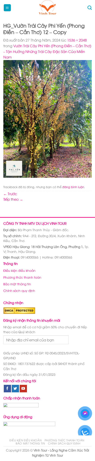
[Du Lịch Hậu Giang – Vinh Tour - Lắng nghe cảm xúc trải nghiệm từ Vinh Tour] (48, 7)
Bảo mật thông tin (17, 284)
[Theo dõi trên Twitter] (15, 388)
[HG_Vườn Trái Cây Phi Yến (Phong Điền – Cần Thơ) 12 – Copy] (47, 118)
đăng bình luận (73, 187)
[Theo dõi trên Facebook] (7, 388)
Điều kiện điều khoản (19, 270)
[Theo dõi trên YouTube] (23, 388)
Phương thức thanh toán (22, 277)
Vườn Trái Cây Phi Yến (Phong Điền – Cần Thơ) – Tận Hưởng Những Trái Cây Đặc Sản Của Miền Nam (47, 51)
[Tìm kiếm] (89, 7)
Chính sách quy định (19, 290)
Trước (10, 193)
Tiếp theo (13, 199)
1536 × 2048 (77, 40)
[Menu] (7, 7)
